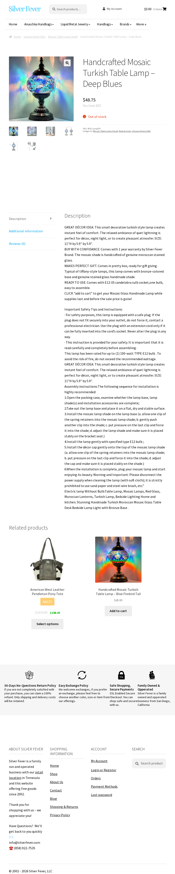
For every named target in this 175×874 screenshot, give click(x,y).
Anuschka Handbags (38, 24)
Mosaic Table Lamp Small (62, 37)
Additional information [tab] (26, 231)
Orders (96, 778)
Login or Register (103, 770)
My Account (114, 9)
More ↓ (141, 24)
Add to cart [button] (118, 611)
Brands (124, 24)
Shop (53, 774)
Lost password (101, 795)
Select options (47, 624)
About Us (56, 782)
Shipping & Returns (64, 807)
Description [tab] (17, 219)
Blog (53, 798)
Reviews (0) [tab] (17, 243)
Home (13, 24)
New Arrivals (125, 131)
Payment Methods (104, 786)
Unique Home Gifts (34, 37)
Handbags (104, 24)
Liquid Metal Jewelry (74, 24)
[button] (67, 62)
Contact (56, 790)
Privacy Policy (60, 815)
